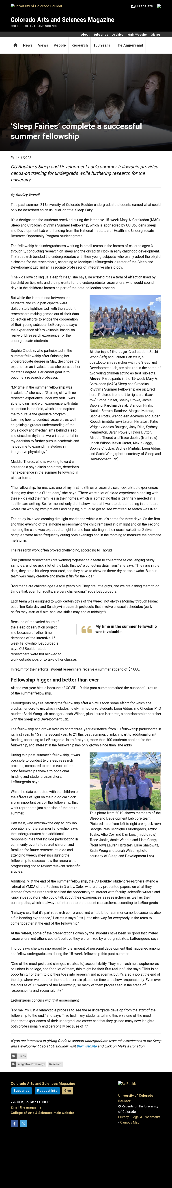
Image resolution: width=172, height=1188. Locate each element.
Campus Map (129, 1122)
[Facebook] (14, 1123)
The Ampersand (129, 45)
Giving (155, 34)
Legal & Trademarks (146, 1117)
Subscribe (100, 34)
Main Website (137, 34)
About (85, 34)
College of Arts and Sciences (35, 26)
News (27, 45)
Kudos (22, 1056)
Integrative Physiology (31, 1064)
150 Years (101, 45)
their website (87, 1046)
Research (79, 45)
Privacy (123, 1117)
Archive (117, 34)
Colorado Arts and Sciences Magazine (62, 20)
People (60, 45)
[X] (23, 1123)
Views (43, 45)
